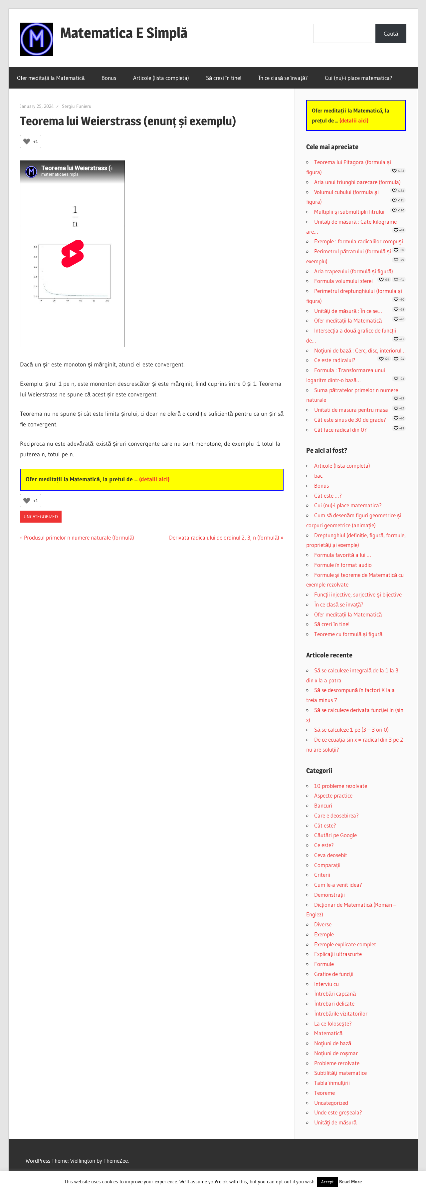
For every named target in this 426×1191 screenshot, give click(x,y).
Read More (350, 1181)
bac (318, 475)
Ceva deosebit (330, 854)
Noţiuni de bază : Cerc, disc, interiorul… (360, 350)
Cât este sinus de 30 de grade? (350, 419)
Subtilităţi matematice (340, 1072)
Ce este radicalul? (334, 360)
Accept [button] (327, 1181)
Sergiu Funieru (77, 106)
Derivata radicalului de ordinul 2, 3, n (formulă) (224, 537)
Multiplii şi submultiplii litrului (349, 211)
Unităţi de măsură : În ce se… (348, 310)
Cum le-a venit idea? (338, 884)
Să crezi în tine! (224, 77)
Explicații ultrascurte (338, 953)
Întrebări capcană (335, 993)
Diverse (322, 924)
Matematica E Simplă (123, 33)
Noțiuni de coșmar (336, 1053)
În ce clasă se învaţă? (283, 77)
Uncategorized (41, 517)
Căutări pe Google (335, 835)
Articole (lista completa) (161, 77)
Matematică (328, 1033)
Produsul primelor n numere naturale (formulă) (79, 537)
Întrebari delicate (334, 1003)
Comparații (327, 864)
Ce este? (324, 844)
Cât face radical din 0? (340, 429)
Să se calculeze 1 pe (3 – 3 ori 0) (351, 729)
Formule (324, 963)
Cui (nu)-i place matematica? (358, 77)
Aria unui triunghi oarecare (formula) (357, 181)
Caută (391, 33)
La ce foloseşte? (333, 1023)
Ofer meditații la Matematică (51, 77)
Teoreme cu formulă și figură (348, 633)
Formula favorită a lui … (342, 554)
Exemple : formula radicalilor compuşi (358, 241)
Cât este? (325, 825)
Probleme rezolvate (336, 1063)
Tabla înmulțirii (332, 1082)
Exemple (324, 934)
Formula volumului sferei (343, 280)
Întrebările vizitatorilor (340, 1013)
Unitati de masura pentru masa (351, 409)
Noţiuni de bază (332, 1043)
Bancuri (323, 805)
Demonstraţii (329, 894)
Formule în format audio (343, 564)
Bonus (109, 77)
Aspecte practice (333, 795)
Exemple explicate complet (345, 944)
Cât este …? (328, 495)
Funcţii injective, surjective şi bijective (358, 594)
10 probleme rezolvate (340, 785)
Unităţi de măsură (335, 1122)
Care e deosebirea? (336, 815)
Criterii (322, 874)
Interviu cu (326, 983)
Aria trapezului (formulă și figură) (353, 271)
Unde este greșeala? (338, 1112)
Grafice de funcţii (333, 973)
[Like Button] (27, 141)
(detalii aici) (154, 479)
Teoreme (324, 1092)
